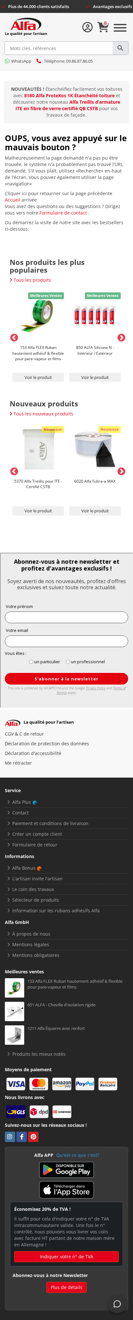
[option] (38, 336)
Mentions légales (30, 944)
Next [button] (120, 336)
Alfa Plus (21, 802)
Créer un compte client (37, 834)
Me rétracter (18, 763)
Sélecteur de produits (35, 900)
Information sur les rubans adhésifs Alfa (56, 910)
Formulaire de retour (34, 845)
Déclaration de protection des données (47, 743)
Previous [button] (13, 336)
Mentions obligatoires (35, 955)
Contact (20, 813)
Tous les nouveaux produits (43, 414)
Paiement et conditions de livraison (50, 823)
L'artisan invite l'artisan (37, 878)
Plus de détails (66, 1287)
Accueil (13, 200)
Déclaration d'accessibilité (33, 753)
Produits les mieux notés (39, 1054)
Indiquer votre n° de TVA (66, 1256)
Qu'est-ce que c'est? (77, 1155)
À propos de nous (31, 934)
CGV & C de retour (24, 734)
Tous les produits (32, 280)
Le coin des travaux (33, 889)
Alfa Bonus (24, 868)
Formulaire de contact (63, 213)
